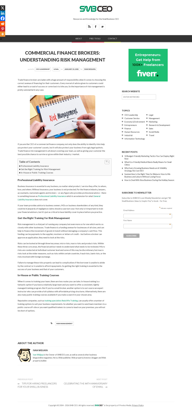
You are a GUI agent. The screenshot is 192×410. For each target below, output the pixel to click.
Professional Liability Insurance (35, 166)
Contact (112, 38)
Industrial (128, 135)
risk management (64, 323)
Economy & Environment (134, 122)
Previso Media (125, 405)
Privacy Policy (137, 405)
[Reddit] (2, 23)
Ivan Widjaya (90, 69)
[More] (2, 34)
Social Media (154, 132)
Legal (56, 69)
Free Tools (94, 38)
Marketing (153, 122)
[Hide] (1, 39)
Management (154, 118)
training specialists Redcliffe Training (61, 300)
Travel (151, 135)
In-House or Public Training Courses (37, 172)
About (78, 38)
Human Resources (132, 132)
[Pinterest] (2, 28)
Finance (127, 128)
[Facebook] (2, 18)
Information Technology (134, 139)
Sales (151, 128)
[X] (2, 8)
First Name (147, 220)
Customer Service (131, 118)
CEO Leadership (43, 69)
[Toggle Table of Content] (106, 162)
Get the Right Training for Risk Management (40, 169)
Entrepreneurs (130, 125)
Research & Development (159, 125)
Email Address (147, 210)
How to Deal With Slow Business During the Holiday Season (149, 180)
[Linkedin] (2, 13)
